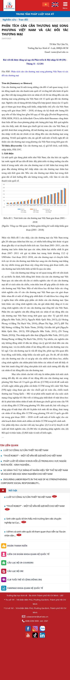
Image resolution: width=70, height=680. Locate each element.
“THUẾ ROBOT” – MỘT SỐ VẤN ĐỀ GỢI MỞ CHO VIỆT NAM (32, 455)
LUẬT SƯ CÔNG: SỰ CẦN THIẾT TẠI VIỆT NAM (25, 450)
